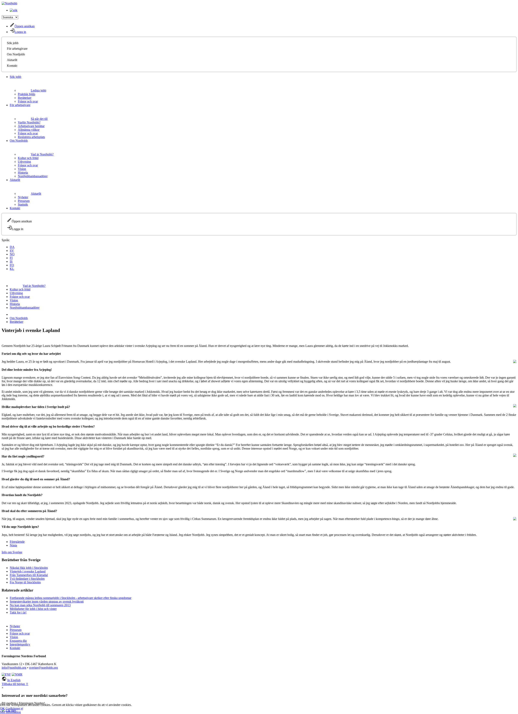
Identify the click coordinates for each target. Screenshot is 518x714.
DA (12, 247)
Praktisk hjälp (26, 94)
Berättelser (24, 97)
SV (12, 250)
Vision (22, 169)
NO (12, 254)
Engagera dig (18, 640)
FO (12, 265)
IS (11, 261)
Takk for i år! (18, 612)
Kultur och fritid (28, 158)
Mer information (10, 712)
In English (13, 680)
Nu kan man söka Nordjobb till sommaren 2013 (40, 605)
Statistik (23, 204)
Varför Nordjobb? (29, 122)
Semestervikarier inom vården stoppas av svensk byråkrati (47, 601)
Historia (23, 172)
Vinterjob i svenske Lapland (28, 571)
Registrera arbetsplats (31, 137)
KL (12, 268)
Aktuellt (12, 60)
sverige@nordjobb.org (43, 667)
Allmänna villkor (28, 129)
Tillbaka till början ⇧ (15, 684)
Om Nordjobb (16, 54)
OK (2, 708)
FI (11, 258)
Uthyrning (24, 161)
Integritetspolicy (20, 644)
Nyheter (23, 197)
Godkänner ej (14, 708)
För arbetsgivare (17, 48)
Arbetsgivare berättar (31, 126)
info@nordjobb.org (14, 667)
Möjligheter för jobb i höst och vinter (33, 608)
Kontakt (12, 65)
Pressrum (24, 201)
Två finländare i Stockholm (27, 578)
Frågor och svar (28, 101)
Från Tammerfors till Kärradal (29, 575)
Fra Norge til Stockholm (25, 582)
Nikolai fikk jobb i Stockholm (29, 567)
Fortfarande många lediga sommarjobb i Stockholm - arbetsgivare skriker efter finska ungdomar (70, 598)
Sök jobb (12, 43)
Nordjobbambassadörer (33, 176)
